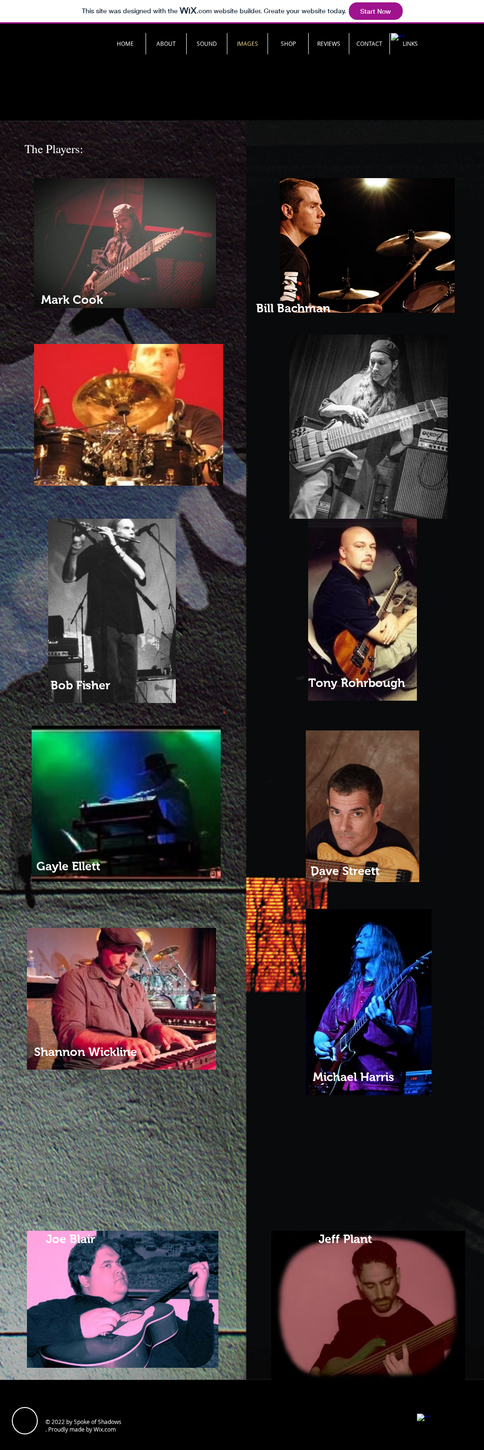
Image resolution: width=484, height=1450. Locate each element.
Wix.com (105, 1429)
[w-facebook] (423, 1420)
